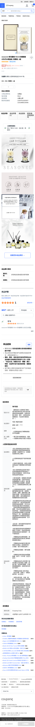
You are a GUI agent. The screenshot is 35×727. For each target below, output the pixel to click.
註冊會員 (26, 1)
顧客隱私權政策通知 (25, 681)
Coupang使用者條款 (26, 679)
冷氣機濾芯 (11, 621)
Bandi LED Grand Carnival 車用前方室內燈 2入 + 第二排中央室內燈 (16, 660)
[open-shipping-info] (17, 77)
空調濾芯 (4, 621)
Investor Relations (13, 679)
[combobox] (26, 310)
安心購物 (3, 684)
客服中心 (32, 1)
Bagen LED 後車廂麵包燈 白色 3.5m (12, 641)
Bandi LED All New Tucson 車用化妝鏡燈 (13, 646)
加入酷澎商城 (4, 686)
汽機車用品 (11, 16)
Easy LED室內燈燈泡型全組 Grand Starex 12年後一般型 (16, 670)
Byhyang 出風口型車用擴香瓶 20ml (12, 665)
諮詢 (29, 344)
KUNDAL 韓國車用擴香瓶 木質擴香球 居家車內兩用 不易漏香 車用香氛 (16, 638)
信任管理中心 (13, 681)
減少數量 (13, 86)
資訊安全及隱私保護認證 (22, 684)
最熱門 (4, 310)
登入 (22, 1)
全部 (3, 11)
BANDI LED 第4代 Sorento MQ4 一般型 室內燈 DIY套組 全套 (16, 663)
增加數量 (3, 86)
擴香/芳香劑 (5, 20)
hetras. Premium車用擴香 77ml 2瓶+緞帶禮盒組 (15, 655)
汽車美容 (18, 16)
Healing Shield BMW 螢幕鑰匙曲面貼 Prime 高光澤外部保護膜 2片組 (16, 658)
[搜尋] (32, 11)
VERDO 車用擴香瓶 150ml (10, 643)
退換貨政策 (4, 681)
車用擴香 (4, 629)
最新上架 (10, 310)
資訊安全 (11, 684)
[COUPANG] (7, 700)
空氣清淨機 (19, 621)
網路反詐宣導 (14, 686)
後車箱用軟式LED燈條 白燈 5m (11, 653)
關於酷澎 (3, 679)
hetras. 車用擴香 (7, 636)
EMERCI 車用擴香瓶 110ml (10, 667)
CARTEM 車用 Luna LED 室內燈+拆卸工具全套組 (16, 650)
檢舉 (28, 389)
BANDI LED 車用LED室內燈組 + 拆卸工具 (14, 648)
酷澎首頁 (4, 16)
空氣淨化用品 (26, 16)
